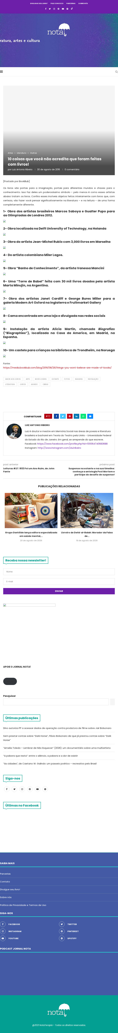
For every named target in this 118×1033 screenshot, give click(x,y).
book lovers (41, 379)
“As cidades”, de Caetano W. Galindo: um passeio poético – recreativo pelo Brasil (49, 763)
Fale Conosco (57, 3)
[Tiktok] (72, 8)
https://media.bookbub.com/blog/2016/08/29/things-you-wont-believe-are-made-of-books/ (57, 367)
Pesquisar (9, 696)
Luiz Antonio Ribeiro (22, 169)
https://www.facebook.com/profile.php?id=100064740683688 (72, 443)
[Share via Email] (90, 416)
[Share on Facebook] (56, 416)
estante (55, 379)
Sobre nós (83, 3)
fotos (67, 379)
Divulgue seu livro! (39, 3)
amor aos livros (13, 379)
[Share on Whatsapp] (83, 416)
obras (45, 384)
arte (28, 379)
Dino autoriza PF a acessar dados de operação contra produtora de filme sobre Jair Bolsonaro (57, 728)
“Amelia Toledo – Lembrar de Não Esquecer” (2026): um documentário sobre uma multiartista (57, 748)
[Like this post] (49, 416)
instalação (93, 379)
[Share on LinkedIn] (76, 416)
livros (23, 384)
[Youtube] (63, 8)
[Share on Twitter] (63, 416)
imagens (79, 379)
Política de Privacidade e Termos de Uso (23, 905)
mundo (34, 384)
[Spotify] (67, 8)
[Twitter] (50, 8)
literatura (10, 384)
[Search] (116, 71)
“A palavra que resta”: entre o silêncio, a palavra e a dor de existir (40, 755)
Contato (5, 881)
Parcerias (70, 3)
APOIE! (10, 681)
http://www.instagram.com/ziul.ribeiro (59, 447)
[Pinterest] (58, 8)
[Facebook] (45, 8)
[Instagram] (54, 8)
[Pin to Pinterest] (70, 416)
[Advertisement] (59, 51)
